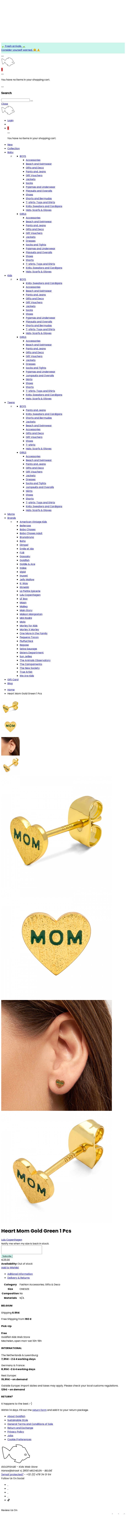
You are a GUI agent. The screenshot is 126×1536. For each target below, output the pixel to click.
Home (11, 689)
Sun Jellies (26, 656)
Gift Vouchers (34, 175)
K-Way (24, 583)
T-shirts (30, 445)
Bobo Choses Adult (31, 533)
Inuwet (24, 575)
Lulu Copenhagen (30, 595)
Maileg (24, 606)
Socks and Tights (36, 244)
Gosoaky (25, 556)
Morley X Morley (29, 629)
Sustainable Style (17, 1420)
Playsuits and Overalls (39, 191)
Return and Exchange (20, 1428)
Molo (23, 622)
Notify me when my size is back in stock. (25, 1243)
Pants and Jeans (36, 171)
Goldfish (25, 560)
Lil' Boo (24, 599)
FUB (22, 552)
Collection (13, 148)
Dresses (30, 241)
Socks (29, 183)
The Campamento (31, 664)
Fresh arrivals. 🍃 (14, 46)
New (10, 144)
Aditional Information (20, 1274)
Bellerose (25, 525)
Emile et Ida (27, 548)
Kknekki (24, 587)
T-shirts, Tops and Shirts (40, 202)
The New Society (30, 668)
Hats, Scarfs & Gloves (38, 210)
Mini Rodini (26, 618)
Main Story (26, 610)
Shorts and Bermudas (39, 198)
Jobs (10, 1435)
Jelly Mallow (27, 579)
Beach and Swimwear (39, 164)
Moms (11, 514)
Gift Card (12, 679)
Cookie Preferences (19, 1439)
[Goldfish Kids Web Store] (8, 65)
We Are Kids (27, 675)
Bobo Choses (27, 529)
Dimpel (24, 545)
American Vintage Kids (33, 522)
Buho (23, 541)
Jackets (30, 179)
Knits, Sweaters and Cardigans (44, 206)
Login (10, 120)
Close (4, 104)
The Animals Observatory (35, 660)
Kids (9, 275)
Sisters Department (32, 652)
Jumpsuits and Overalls (40, 375)
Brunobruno (27, 537)
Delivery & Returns (18, 1278)
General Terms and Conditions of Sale (30, 1424)
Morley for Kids (28, 625)
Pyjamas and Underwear (40, 187)
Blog (10, 683)
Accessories (33, 160)
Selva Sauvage (28, 649)
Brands (11, 518)
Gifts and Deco (35, 167)
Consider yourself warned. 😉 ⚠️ (20, 50)
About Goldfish (16, 1416)
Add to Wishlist (10, 1267)
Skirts (29, 379)
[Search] (31, 100)
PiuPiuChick (26, 641)
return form (39, 1410)
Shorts (30, 260)
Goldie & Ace (27, 564)
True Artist (26, 672)
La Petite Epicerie (30, 591)
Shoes (29, 194)
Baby (10, 152)
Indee (23, 568)
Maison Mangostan (31, 614)
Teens (11, 402)
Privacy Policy (15, 1431)
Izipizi (23, 572)
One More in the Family (33, 633)
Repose (24, 645)
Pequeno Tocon (29, 637)
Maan (23, 602)
